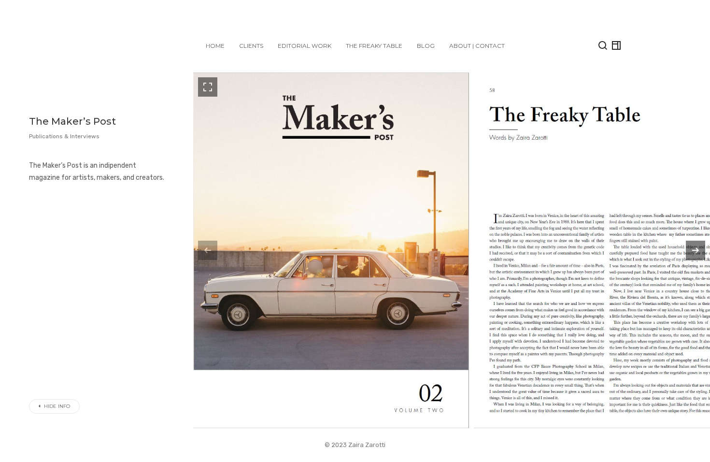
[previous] (207, 250)
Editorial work (304, 45)
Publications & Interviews (64, 136)
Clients (251, 45)
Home (215, 45)
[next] (695, 250)
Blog (426, 45)
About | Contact (477, 45)
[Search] (602, 45)
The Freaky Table (374, 45)
